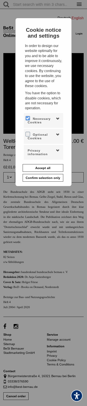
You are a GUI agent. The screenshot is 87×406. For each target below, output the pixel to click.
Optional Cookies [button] (38, 136)
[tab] (43, 120)
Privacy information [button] (38, 152)
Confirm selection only (43, 178)
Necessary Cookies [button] (39, 120)
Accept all (42, 168)
